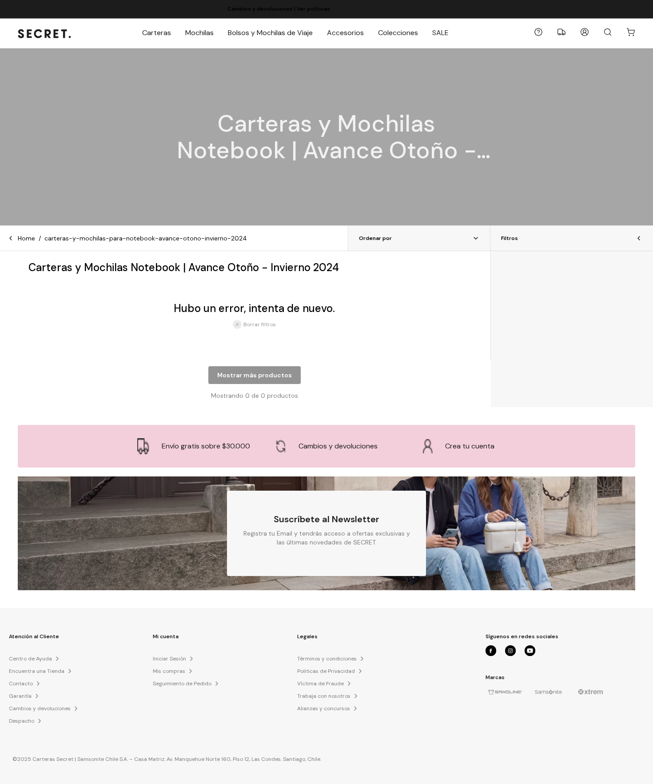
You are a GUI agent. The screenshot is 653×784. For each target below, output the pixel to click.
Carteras (156, 32)
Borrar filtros (259, 324)
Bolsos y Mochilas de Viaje (270, 32)
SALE (440, 32)
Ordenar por (375, 238)
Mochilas (199, 32)
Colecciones (398, 32)
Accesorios (345, 32)
